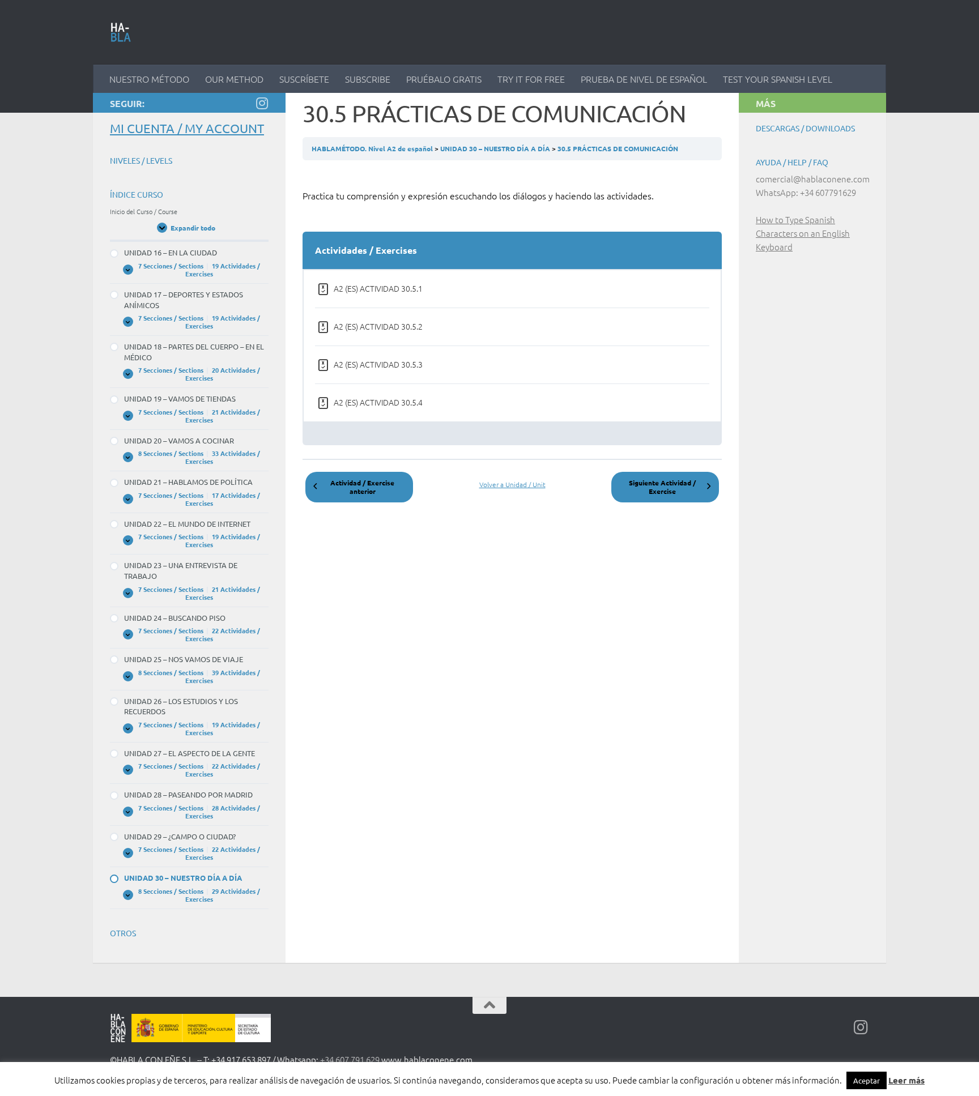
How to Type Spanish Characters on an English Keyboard (803, 233)
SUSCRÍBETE (304, 79)
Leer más (906, 1080)
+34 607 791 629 (350, 1059)
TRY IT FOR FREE (531, 79)
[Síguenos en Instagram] (262, 103)
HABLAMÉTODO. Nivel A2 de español (373, 148)
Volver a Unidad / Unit (512, 484)
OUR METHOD (234, 79)
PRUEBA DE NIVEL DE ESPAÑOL (644, 79)
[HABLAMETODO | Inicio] (121, 32)
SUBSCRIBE (367, 79)
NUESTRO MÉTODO (149, 79)
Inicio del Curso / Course (143, 211)
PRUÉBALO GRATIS (444, 79)
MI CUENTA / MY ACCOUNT (187, 128)
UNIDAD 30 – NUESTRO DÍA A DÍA (496, 148)
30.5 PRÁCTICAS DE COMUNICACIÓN (617, 148)
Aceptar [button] (866, 1080)
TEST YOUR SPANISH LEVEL (777, 79)
